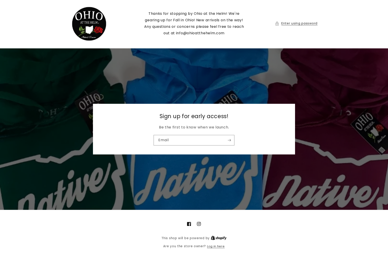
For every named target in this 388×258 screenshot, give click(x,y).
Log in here (216, 246)
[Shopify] (219, 238)
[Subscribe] (229, 140)
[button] (296, 23)
